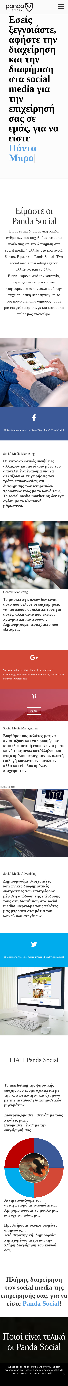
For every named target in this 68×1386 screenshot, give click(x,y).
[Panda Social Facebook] (34, 398)
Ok (34, 1378)
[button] (61, 6)
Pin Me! (34, 691)
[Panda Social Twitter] (34, 924)
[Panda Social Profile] (34, 1348)
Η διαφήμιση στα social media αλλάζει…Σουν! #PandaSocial (34, 410)
